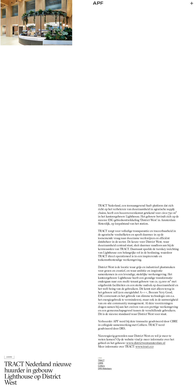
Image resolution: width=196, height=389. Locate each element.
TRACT (101, 360)
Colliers (101, 365)
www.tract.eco (144, 346)
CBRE (100, 363)
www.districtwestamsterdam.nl (145, 343)
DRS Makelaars (105, 368)
